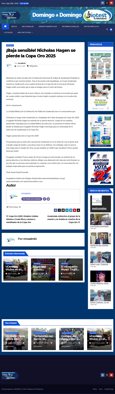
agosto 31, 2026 (14, 343)
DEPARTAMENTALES (48, 26)
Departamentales (12, 333)
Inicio (100, 389)
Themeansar (39, 389)
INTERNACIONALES (70, 26)
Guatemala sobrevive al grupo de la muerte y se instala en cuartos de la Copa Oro (63, 219)
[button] (107, 29)
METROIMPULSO (91, 26)
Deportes (10, 45)
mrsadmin (22, 63)
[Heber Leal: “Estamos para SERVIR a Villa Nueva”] (100, 257)
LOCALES (8, 32)
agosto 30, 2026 (98, 343)
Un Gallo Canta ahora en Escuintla (15, 339)
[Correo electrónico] (48, 199)
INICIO (14, 26)
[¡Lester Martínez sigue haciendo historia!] (100, 276)
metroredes (99, 208)
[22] (100, 131)
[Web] (44, 199)
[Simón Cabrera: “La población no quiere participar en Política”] (100, 295)
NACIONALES (28, 26)
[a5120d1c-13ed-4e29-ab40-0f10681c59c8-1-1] (100, 97)
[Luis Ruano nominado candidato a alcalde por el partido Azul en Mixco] (100, 219)
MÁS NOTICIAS (25, 32)
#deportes (34, 66)
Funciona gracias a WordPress (12, 389)
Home (95, 389)
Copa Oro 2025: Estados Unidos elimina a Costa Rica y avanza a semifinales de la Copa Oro (22, 219)
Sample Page (109, 389)
